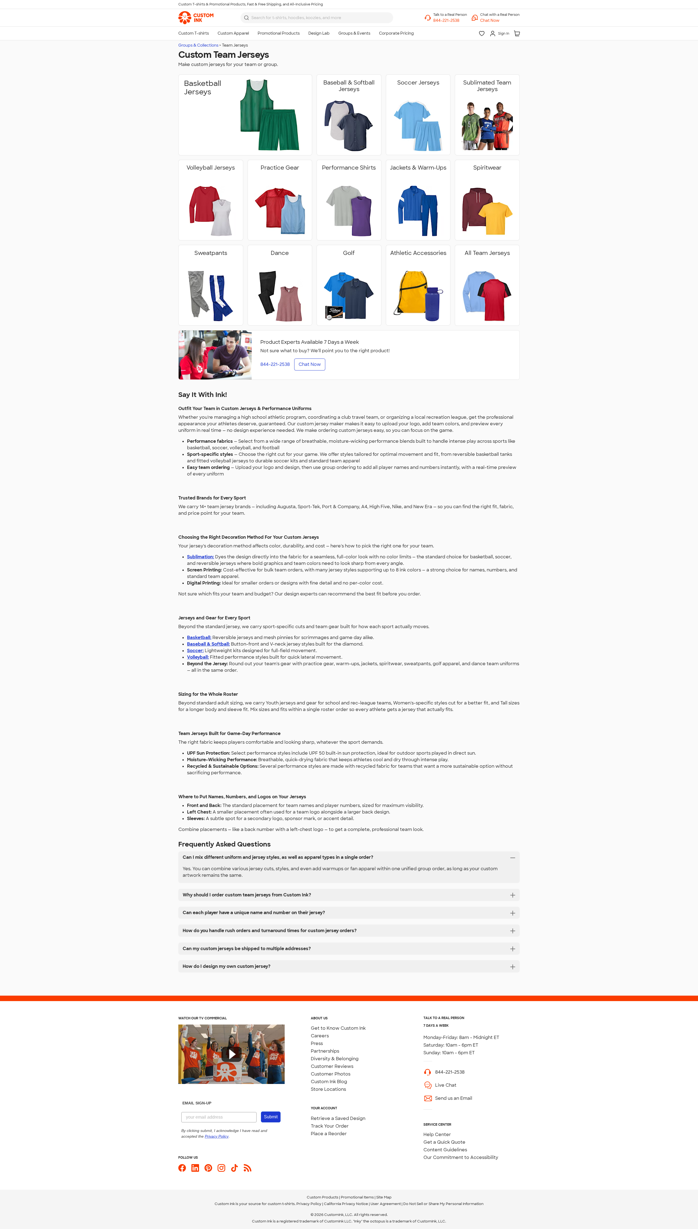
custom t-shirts (281, 1203)
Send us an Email (453, 1098)
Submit (271, 1116)
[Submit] (246, 17)
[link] (195, 17)
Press (317, 1043)
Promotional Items (357, 1197)
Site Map (384, 1197)
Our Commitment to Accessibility (460, 1157)
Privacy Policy (308, 1203)
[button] (500, 20)
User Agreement (386, 1203)
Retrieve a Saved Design (338, 1118)
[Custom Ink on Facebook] (182, 1168)
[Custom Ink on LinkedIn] (195, 1168)
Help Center (437, 1134)
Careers (320, 1036)
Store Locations (328, 1089)
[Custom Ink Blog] (247, 1168)
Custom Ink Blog (329, 1082)
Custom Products (322, 1197)
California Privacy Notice (346, 1203)
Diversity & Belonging (335, 1059)
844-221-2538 (450, 1072)
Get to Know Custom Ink (338, 1028)
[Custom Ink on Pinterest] (208, 1168)
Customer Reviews (332, 1066)
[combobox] (316, 17)
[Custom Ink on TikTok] (234, 1168)
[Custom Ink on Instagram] (221, 1168)
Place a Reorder (329, 1134)
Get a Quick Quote (444, 1142)
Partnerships (325, 1051)
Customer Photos (330, 1074)
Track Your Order (330, 1126)
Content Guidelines (445, 1150)
